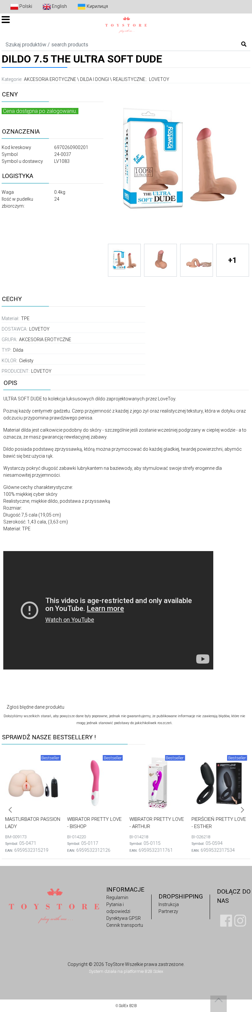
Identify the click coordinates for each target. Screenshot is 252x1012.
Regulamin (117, 897)
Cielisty (26, 360)
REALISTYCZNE (129, 79)
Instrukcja (168, 904)
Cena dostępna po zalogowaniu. (40, 111)
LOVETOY (159, 79)
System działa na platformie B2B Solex (126, 971)
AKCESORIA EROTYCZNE (50, 79)
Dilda (18, 350)
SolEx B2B (128, 1005)
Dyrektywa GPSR (123, 918)
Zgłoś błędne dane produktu (35, 707)
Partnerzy (168, 911)
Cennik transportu (124, 925)
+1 (232, 260)
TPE (25, 318)
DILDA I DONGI (94, 79)
